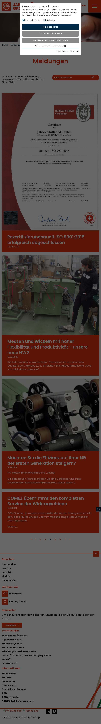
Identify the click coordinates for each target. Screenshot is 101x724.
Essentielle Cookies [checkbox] (33, 20)
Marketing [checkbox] (50, 20)
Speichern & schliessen (50, 33)
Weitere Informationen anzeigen (49, 46)
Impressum (61, 51)
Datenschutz (73, 51)
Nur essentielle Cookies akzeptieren (50, 40)
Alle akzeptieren (50, 26)
